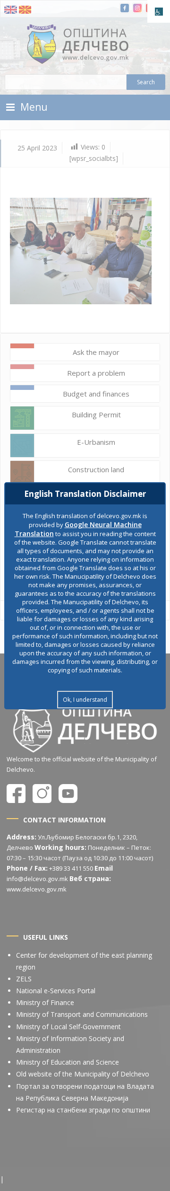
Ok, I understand (85, 700)
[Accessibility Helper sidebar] (158, 11)
